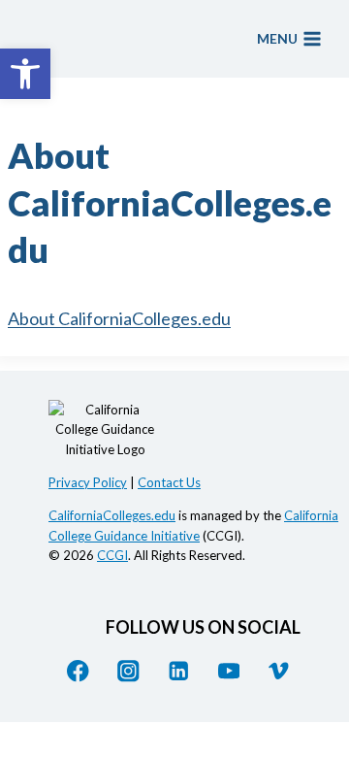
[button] (25, 74)
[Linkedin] (179, 671)
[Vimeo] (279, 671)
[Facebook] (78, 671)
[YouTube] (228, 671)
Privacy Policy (87, 482)
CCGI (112, 555)
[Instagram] (128, 671)
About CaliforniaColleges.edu (119, 318)
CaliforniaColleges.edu (111, 515)
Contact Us (169, 482)
